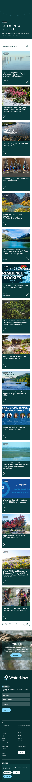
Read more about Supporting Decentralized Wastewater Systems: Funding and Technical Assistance (16, 68)
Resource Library (6, 753)
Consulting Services (7, 742)
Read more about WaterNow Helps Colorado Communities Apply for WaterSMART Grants (16, 210)
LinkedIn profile (3, 763)
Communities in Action (7, 751)
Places (3, 740)
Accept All (7, 776)
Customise (7, 772)
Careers (20, 748)
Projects (4, 736)
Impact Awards (21, 730)
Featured (20, 738)
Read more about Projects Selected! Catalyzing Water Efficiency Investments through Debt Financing (16, 103)
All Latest (20, 740)
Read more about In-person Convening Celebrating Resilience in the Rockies (16, 281)
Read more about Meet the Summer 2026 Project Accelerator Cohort (16, 139)
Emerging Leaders (22, 727)
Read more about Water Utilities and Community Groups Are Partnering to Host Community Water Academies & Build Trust (16, 567)
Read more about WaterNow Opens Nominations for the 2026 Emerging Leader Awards (16, 496)
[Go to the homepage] (16, 678)
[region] (16, 772)
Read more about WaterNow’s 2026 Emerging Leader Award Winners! (16, 423)
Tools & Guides (5, 748)
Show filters (16, 46)
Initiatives (4, 733)
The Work (4, 727)
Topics (3, 738)
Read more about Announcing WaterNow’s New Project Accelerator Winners (16, 352)
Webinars (4, 755)
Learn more (16, 655)
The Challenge (5, 725)
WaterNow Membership (24, 725)
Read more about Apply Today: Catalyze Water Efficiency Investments (16, 531)
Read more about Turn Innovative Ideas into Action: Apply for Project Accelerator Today (16, 388)
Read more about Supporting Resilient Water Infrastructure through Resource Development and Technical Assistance (16, 459)
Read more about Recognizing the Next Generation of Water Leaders (16, 175)
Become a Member (22, 746)
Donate (21, 752)
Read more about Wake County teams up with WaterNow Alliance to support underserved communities (16, 317)
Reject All (16, 772)
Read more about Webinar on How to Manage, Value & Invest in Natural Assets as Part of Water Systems (16, 246)
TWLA (19, 732)
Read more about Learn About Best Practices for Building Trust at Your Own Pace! (16, 604)
